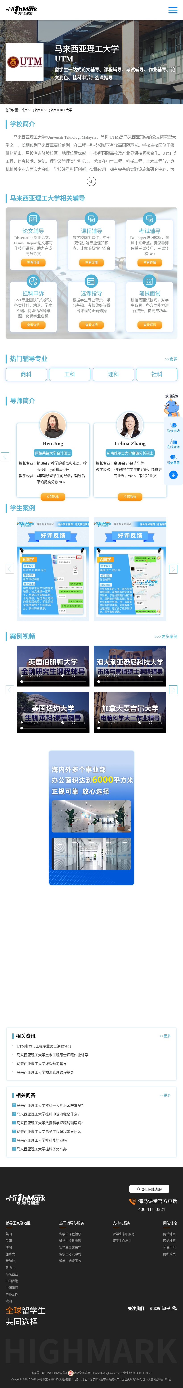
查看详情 (33, 262)
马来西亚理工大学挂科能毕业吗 (42, 1140)
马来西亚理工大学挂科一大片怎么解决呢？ (51, 1105)
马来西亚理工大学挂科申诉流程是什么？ (49, 1114)
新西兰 (10, 1267)
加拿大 (10, 1254)
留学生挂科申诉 (70, 1240)
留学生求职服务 (124, 1234)
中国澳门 (12, 1287)
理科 (113, 374)
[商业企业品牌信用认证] (71, 1373)
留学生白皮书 (122, 1240)
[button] (5, 456)
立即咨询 (53, 497)
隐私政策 (169, 1254)
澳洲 (9, 1247)
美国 (9, 1240)
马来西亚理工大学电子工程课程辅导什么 (49, 1132)
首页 (24, 110)
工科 (69, 374)
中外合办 (12, 1294)
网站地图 (169, 1234)
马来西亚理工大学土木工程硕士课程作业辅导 (52, 1055)
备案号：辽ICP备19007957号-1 (49, 1373)
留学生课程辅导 (70, 1234)
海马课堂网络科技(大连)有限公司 (56, 1379)
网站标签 (169, 1240)
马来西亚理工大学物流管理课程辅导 (45, 1072)
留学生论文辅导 (70, 1247)
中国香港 (12, 1281)
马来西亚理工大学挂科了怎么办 (42, 1149)
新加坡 (10, 1261)
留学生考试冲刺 (70, 1254)
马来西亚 (37, 110)
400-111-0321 (151, 1209)
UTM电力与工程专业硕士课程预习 (44, 1046)
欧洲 (9, 1301)
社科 (156, 374)
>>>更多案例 (166, 636)
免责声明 (169, 1247)
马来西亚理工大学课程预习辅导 (42, 1064)
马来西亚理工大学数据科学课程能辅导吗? (50, 1123)
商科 (26, 374)
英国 (9, 1234)
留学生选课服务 (70, 1261)
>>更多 (171, 359)
